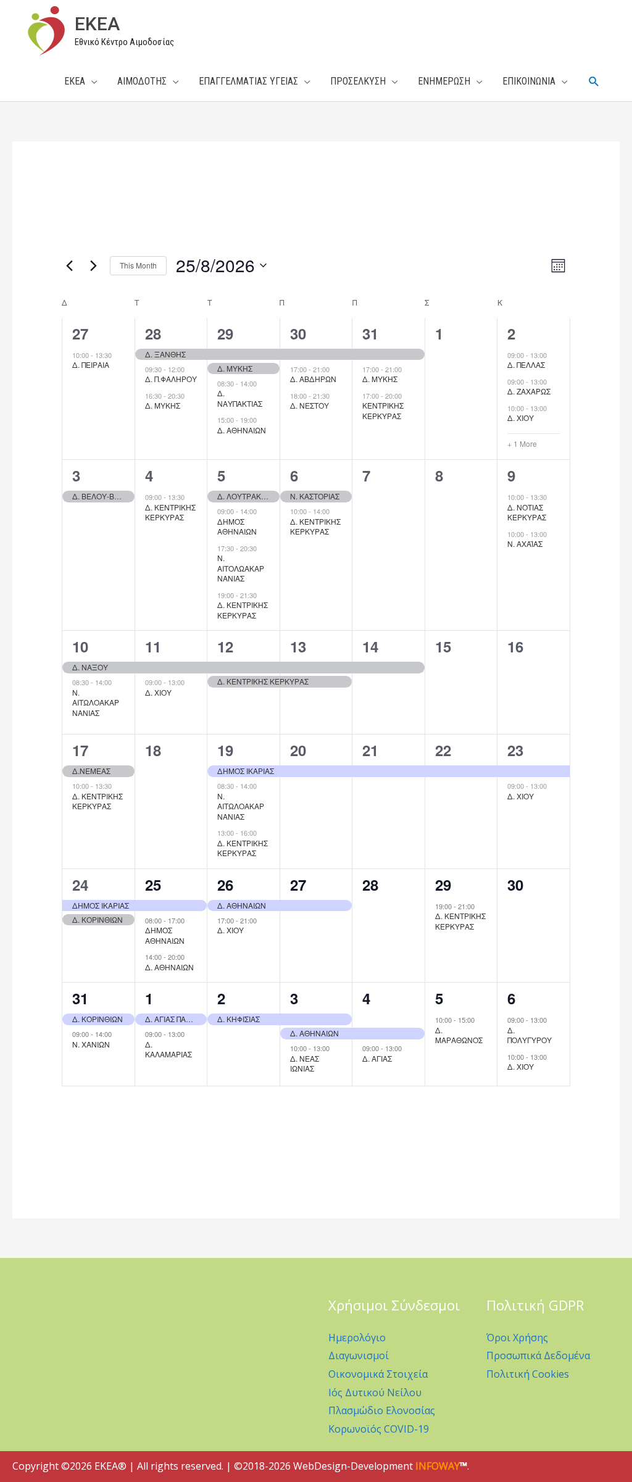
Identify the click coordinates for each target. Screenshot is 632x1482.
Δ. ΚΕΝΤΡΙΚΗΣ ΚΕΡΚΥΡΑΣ (170, 512)
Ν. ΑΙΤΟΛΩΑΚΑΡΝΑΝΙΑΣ (240, 567)
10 (80, 646)
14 (370, 646)
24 (80, 884)
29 (225, 333)
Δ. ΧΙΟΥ (520, 417)
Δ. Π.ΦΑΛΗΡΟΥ (171, 378)
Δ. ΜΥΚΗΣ (162, 405)
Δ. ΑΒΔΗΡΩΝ (313, 378)
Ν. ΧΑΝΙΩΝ (91, 1044)
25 (153, 884)
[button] (594, 81)
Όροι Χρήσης (517, 1337)
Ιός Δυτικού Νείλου (375, 1392)
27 (80, 333)
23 (515, 749)
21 (370, 749)
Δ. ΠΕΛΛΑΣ (526, 364)
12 (225, 646)
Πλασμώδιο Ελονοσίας (381, 1410)
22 (443, 749)
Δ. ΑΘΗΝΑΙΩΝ (241, 430)
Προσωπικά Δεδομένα (538, 1355)
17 (80, 749)
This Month (138, 265)
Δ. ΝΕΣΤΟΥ (309, 405)
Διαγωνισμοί (358, 1355)
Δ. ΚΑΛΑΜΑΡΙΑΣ (168, 1049)
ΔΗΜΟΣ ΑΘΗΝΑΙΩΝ (237, 526)
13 (298, 646)
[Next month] (93, 265)
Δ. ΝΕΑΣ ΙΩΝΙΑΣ (304, 1063)
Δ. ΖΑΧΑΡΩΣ (529, 391)
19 (225, 749)
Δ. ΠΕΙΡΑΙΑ (90, 364)
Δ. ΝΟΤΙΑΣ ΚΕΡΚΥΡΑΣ (526, 512)
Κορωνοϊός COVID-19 (378, 1429)
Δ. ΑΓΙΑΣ (377, 1058)
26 (225, 884)
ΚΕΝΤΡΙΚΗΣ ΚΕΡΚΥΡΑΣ (383, 410)
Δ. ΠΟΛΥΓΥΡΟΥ (529, 1035)
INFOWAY (437, 1466)
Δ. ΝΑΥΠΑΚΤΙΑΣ (239, 398)
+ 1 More (522, 444)
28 (153, 333)
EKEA (97, 24)
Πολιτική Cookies (527, 1374)
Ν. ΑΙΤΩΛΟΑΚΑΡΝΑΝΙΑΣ (95, 702)
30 (298, 333)
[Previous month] (69, 265)
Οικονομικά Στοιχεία (378, 1374)
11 (153, 646)
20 (298, 749)
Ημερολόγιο (357, 1337)
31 (370, 333)
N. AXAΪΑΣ (525, 543)
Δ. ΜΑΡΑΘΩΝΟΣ (459, 1035)
